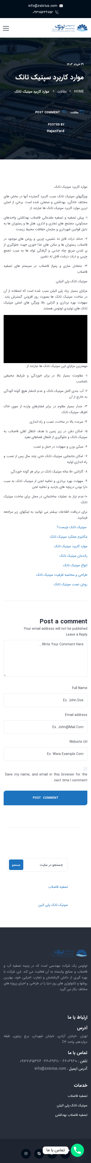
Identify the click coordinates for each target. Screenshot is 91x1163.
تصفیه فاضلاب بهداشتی (71, 1115)
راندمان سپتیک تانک (73, 555)
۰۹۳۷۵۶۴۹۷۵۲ (43, 12)
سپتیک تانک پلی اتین (53, 905)
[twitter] (52, 1154)
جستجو (16, 865)
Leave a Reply (76, 634)
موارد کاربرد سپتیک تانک (70, 546)
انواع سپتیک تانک (75, 565)
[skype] (39, 1154)
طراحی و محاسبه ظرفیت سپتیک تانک (61, 574)
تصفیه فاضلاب (58, 887)
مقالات (62, 91)
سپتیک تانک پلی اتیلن (72, 1105)
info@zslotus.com (43, 6)
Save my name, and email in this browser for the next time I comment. (46, 777)
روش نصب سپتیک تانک (70, 584)
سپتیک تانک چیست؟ (71, 527)
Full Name (79, 688)
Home (79, 91)
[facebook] (65, 1154)
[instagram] (26, 1154)
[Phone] (77, 1150)
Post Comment (47, 112)
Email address (76, 715)
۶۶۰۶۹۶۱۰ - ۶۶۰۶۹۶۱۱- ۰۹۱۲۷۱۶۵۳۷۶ (48, 1061)
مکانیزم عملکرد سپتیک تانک (68, 536)
